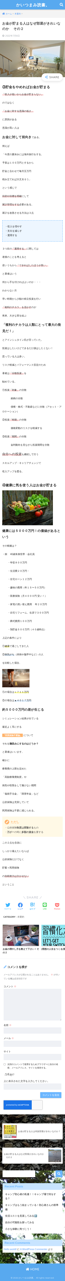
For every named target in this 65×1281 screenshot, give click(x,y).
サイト (7, 1051)
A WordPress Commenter (33, 1249)
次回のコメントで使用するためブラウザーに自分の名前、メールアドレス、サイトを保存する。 (32, 1066)
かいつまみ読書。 (33, 4)
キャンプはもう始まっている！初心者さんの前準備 (31, 1207)
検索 (59, 1173)
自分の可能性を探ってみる (19, 1222)
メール (9, 1038)
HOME (34, 1269)
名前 (7, 1025)
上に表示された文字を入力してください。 (27, 1081)
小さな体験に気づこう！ (18, 1229)
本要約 (20, 916)
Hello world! (10, 1249)
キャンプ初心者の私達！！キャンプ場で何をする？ (30, 1196)
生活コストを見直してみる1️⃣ (21, 1216)
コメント (10, 986)
